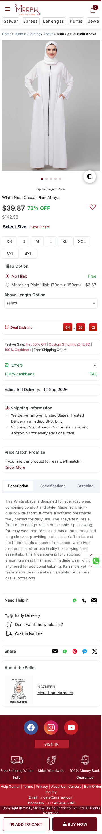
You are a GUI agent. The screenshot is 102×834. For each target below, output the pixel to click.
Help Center (10, 786)
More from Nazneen (55, 692)
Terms (27, 786)
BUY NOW (77, 824)
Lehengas (53, 21)
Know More (15, 467)
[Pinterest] (75, 651)
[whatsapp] (65, 651)
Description (18, 486)
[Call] (84, 600)
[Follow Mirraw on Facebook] (31, 727)
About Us (58, 786)
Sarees (30, 21)
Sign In (51, 744)
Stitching (86, 486)
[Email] (94, 600)
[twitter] (94, 651)
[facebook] (85, 651)
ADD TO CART (28, 824)
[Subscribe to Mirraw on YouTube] (71, 727)
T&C (93, 373)
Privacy (41, 786)
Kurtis (76, 21)
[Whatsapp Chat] (95, 560)
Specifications (52, 486)
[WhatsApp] (75, 600)
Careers (74, 786)
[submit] (93, 206)
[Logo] (27, 10)
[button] (42, 179)
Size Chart (40, 227)
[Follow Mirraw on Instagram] (51, 727)
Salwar (11, 21)
